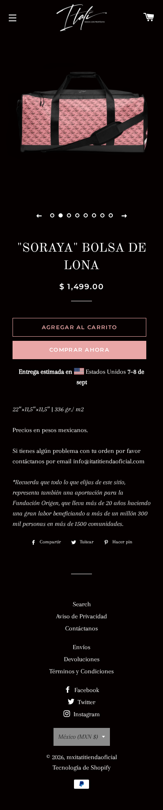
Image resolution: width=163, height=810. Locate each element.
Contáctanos (81, 628)
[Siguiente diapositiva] (124, 215)
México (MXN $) (78, 736)
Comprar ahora (79, 349)
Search (82, 604)
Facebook (86, 690)
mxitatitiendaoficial (91, 757)
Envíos (81, 647)
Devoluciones (81, 659)
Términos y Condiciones (81, 671)
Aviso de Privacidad (81, 616)
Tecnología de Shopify (82, 767)
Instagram (86, 714)
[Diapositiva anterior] (39, 215)
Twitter (85, 702)
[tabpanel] (81, 114)
